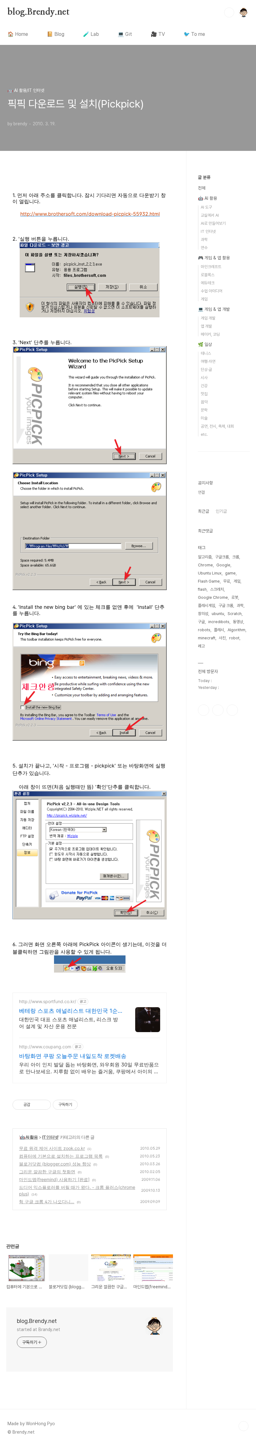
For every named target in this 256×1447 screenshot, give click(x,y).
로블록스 (207, 274)
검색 (229, 12)
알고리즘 (205, 557)
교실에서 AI (210, 215)
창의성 (203, 613)
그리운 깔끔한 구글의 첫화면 (47, 1171)
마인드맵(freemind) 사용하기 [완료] (54, 1179)
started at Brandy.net (38, 1329)
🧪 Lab (91, 34)
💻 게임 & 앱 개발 (214, 309)
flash (202, 589)
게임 (204, 299)
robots (204, 629)
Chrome (205, 565)
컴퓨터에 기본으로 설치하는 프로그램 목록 (61, 1156)
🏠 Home (17, 34)
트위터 (218, 710)
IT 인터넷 (50, 1137)
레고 (201, 646)
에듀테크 (207, 283)
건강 (204, 385)
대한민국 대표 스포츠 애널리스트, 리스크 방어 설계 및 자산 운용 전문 (68, 1022)
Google (223, 565)
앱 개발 (206, 326)
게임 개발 (208, 318)
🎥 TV (158, 34)
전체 (201, 187)
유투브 (232, 710)
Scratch (235, 613)
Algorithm (236, 629)
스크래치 (217, 589)
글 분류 (204, 177)
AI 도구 (206, 207)
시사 (204, 377)
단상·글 (206, 369)
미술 (204, 418)
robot (234, 638)
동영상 (238, 621)
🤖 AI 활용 (29, 1137)
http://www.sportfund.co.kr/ (47, 1001)
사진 (222, 638)
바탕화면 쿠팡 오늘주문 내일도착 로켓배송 (72, 1056)
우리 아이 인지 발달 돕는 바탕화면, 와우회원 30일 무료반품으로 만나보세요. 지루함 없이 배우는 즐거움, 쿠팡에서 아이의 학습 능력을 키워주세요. (89, 1068)
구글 (201, 621)
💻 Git (125, 34)
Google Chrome (213, 597)
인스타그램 (203, 710)
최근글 (203, 511)
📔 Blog (55, 34)
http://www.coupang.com (45, 1046)
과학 (204, 239)
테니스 (206, 353)
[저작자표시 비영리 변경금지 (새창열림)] (86, 1104)
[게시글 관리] (44, 1104)
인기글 (221, 511)
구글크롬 (222, 557)
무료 (226, 581)
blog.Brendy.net (38, 12)
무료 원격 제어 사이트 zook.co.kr (52, 1148)
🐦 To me (194, 34)
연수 (204, 247)
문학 (204, 410)
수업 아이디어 (211, 291)
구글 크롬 (226, 605)
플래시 (219, 629)
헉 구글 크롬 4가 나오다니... (46, 1201)
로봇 (234, 597)
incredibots (218, 621)
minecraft (206, 638)
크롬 (235, 557)
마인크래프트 (211, 266)
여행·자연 (208, 361)
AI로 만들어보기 (213, 223)
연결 (201, 492)
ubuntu (218, 613)
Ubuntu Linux (210, 573)
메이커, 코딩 (210, 334)
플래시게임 (206, 605)
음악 (204, 402)
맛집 (204, 394)
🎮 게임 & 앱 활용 (214, 257)
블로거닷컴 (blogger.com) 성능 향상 (55, 1163)
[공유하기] (36, 1104)
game (230, 573)
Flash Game (209, 581)
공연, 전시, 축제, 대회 (217, 426)
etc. (204, 434)
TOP (244, 1426)
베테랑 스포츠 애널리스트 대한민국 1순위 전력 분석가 (68, 1011)
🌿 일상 (205, 344)
